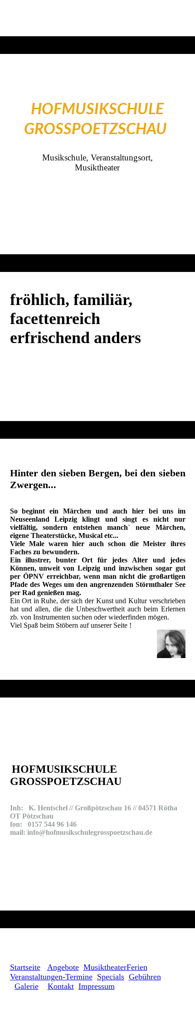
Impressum (96, 986)
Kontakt (61, 986)
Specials (110, 976)
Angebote (63, 967)
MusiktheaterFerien (115, 967)
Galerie (27, 986)
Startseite (25, 967)
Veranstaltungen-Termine (51, 976)
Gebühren (145, 976)
